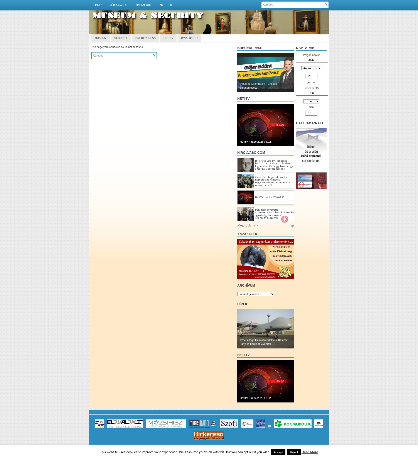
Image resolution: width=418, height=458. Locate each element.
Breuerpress (249, 48)
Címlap (97, 5)
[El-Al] (125, 428)
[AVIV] (99, 428)
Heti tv (243, 98)
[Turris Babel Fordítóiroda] (203, 428)
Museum (100, 38)
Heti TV (168, 38)
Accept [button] (278, 452)
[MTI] (247, 428)
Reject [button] (294, 452)
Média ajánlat (119, 5)
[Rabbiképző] (269, 428)
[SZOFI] (229, 428)
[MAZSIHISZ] (166, 428)
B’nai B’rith (189, 38)
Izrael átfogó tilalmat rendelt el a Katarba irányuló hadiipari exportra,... (264, 342)
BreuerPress (145, 38)
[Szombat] (260, 428)
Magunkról (143, 5)
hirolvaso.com (251, 152)
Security (121, 38)
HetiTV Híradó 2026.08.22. (255, 141)
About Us (166, 5)
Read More (310, 452)
